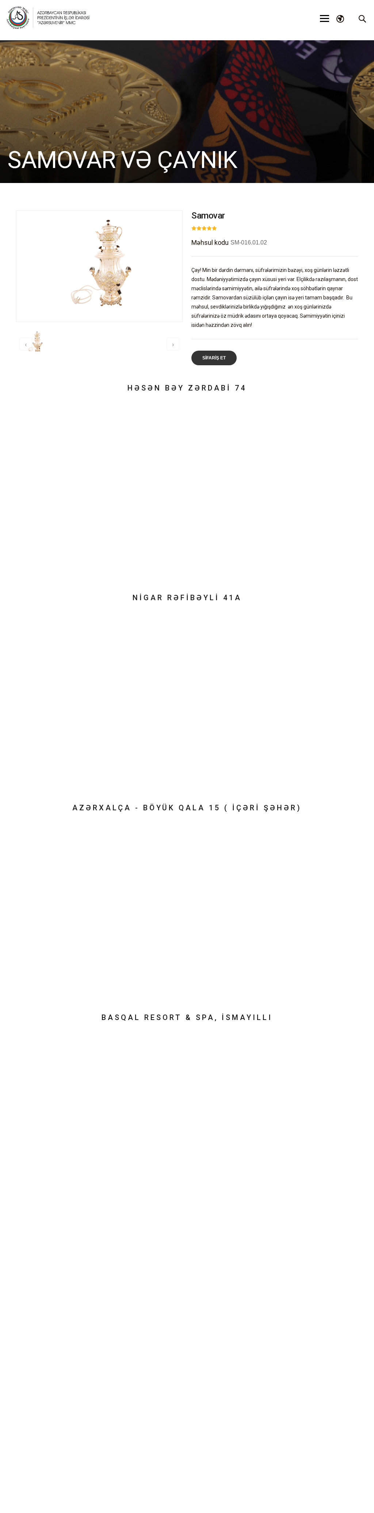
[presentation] (25, 344)
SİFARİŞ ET (214, 357)
